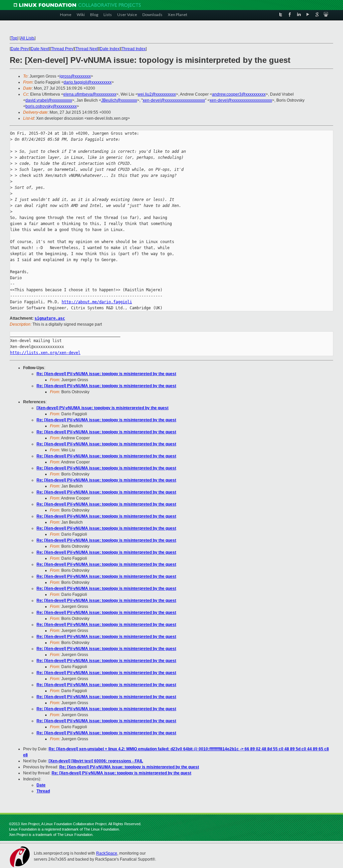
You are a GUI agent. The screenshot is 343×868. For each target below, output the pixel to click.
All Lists (27, 38)
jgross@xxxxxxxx (75, 76)
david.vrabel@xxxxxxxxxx (48, 100)
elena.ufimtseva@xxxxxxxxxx (89, 94)
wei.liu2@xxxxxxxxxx (157, 94)
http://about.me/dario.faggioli (97, 302)
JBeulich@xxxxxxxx (119, 100)
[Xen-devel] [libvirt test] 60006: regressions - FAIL (96, 761)
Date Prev (20, 48)
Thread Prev (62, 48)
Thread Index (134, 48)
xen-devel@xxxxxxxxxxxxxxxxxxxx (174, 100)
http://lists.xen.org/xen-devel (45, 352)
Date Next (40, 48)
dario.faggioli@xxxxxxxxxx (88, 82)
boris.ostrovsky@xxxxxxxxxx (51, 106)
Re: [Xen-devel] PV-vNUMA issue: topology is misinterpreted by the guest (106, 373)
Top (14, 38)
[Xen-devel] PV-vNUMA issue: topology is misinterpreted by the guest (102, 408)
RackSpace (106, 853)
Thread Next (86, 48)
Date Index (110, 48)
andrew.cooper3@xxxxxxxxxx (239, 94)
